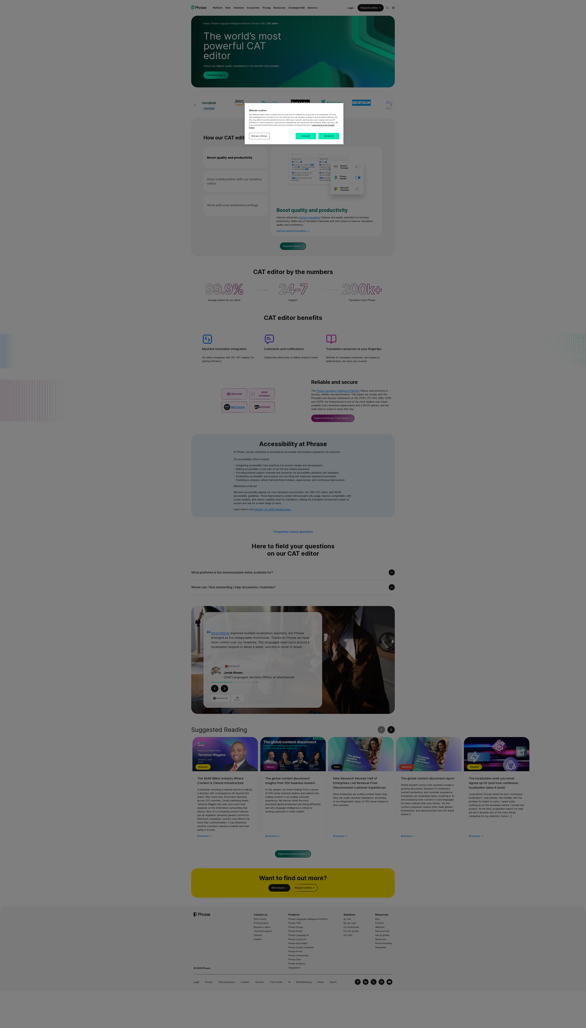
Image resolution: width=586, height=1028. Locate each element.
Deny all (306, 136)
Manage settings (259, 136)
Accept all (329, 136)
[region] (294, 123)
